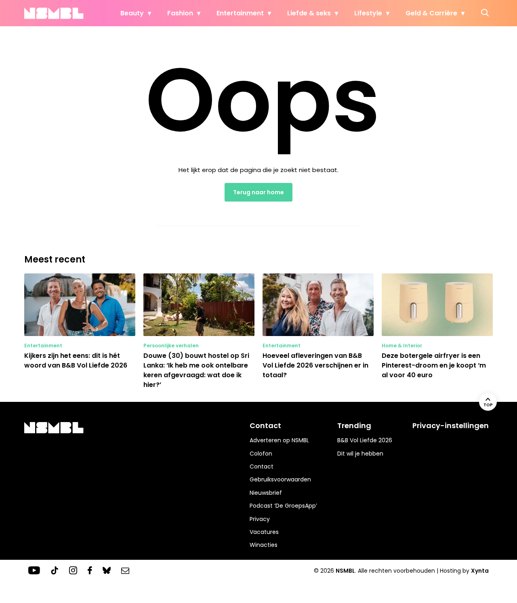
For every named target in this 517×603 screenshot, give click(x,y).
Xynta (480, 571)
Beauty (132, 13)
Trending (354, 425)
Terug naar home (258, 192)
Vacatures (264, 532)
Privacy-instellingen (450, 425)
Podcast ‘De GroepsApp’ (283, 506)
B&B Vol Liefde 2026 (364, 440)
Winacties (263, 545)
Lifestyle (368, 13)
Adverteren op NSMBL (279, 440)
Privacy (260, 519)
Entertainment (240, 13)
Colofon (261, 454)
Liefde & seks (309, 13)
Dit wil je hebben (360, 454)
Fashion (180, 13)
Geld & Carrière (431, 13)
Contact (261, 466)
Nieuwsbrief (266, 493)
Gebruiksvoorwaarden (280, 479)
